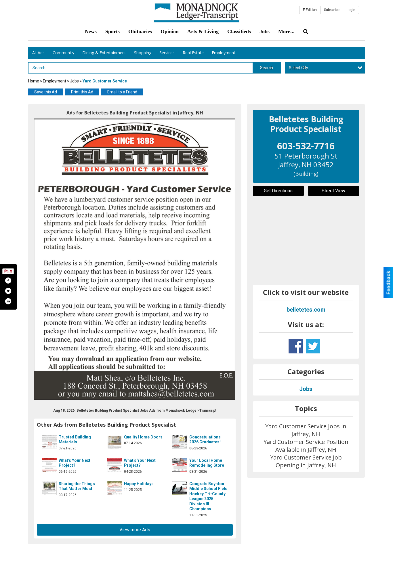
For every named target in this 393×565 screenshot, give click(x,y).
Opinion (170, 31)
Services (167, 52)
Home (33, 81)
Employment (223, 52)
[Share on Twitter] (8, 291)
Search (266, 67)
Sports (112, 31)
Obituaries (140, 31)
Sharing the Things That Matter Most (77, 486)
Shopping (142, 52)
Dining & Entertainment (104, 52)
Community (63, 52)
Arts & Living (203, 31)
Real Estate (193, 52)
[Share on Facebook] (8, 280)
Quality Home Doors (143, 437)
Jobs (265, 31)
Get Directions (278, 190)
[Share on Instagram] (8, 301)
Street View (333, 190)
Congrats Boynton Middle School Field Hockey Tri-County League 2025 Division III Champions (208, 496)
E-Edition (310, 10)
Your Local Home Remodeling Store (206, 463)
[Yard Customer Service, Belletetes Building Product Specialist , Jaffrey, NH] (135, 259)
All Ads (38, 52)
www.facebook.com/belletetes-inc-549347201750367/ (296, 346)
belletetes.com (306, 309)
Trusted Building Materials (75, 440)
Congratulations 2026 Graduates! (205, 440)
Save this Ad (45, 92)
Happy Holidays (139, 483)
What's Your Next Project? (74, 463)
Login (351, 10)
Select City (298, 67)
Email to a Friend (122, 92)
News (91, 31)
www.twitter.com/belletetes (313, 346)
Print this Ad (82, 92)
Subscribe (331, 10)
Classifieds (239, 31)
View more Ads (134, 529)
